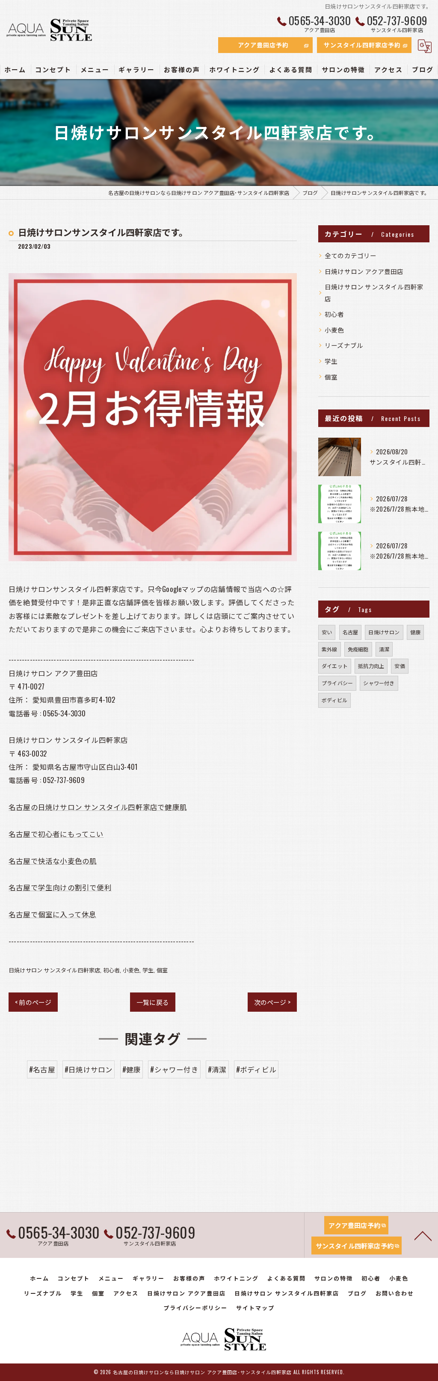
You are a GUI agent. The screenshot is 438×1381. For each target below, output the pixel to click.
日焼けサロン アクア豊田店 (364, 271)
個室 (162, 970)
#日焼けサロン (88, 1069)
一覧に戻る (152, 1002)
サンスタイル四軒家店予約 (362, 44)
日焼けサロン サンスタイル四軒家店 (54, 970)
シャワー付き (378, 682)
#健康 (131, 1069)
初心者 (111, 970)
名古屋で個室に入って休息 (52, 914)
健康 (415, 632)
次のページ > (272, 1002)
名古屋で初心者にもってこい (56, 833)
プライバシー (337, 682)
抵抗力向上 (371, 665)
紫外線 (329, 649)
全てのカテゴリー (351, 255)
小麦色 (131, 970)
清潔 (384, 649)
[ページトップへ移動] (423, 1235)
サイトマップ (255, 1307)
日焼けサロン (384, 632)
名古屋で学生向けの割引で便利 (60, 887)
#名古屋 (42, 1069)
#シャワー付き (174, 1069)
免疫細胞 (358, 649)
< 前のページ (33, 1002)
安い (327, 632)
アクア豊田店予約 (263, 44)
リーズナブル (344, 345)
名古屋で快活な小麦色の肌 (53, 860)
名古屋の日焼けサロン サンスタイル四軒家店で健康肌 (98, 806)
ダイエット (335, 665)
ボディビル (334, 700)
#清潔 (217, 1069)
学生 (148, 970)
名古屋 (350, 632)
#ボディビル (256, 1069)
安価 (399, 665)
